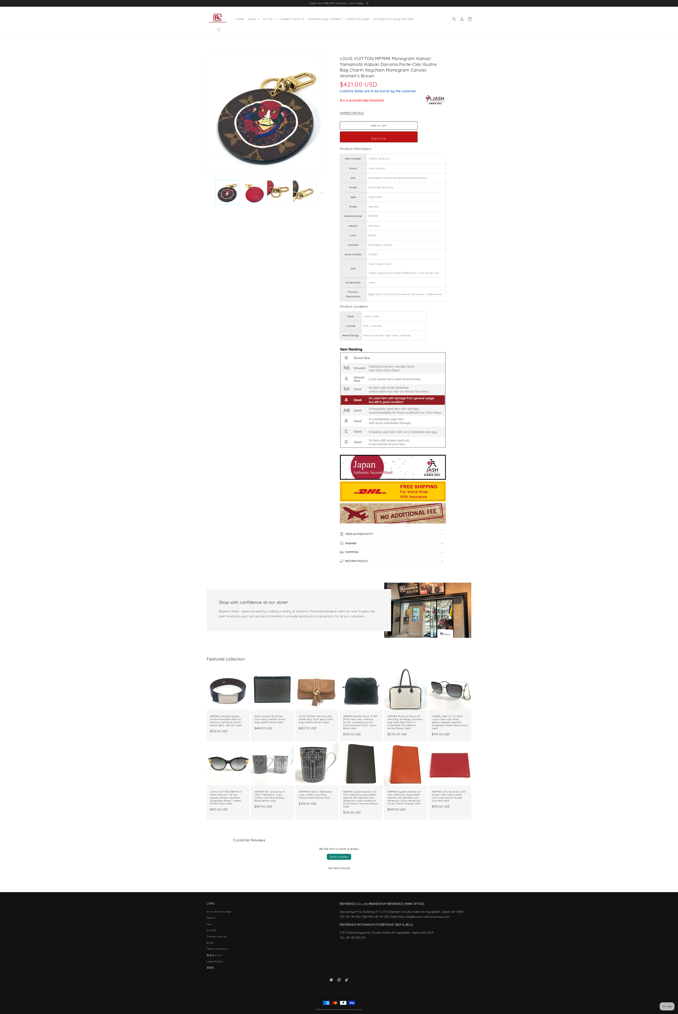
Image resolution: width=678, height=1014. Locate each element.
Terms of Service (217, 948)
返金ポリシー (214, 955)
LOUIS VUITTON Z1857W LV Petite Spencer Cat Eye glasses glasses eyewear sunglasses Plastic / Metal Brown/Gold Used (226, 797)
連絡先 (210, 967)
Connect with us (217, 936)
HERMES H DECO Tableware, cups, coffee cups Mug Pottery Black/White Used (315, 794)
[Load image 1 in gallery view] (227, 192)
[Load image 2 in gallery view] (253, 192)
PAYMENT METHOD (352, 113)
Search (211, 917)
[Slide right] (322, 192)
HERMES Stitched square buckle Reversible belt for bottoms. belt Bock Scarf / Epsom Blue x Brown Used (226, 721)
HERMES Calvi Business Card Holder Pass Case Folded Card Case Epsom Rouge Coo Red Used (449, 796)
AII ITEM (211, 930)
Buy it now (379, 138)
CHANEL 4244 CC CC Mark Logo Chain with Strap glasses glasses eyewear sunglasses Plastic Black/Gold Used (450, 722)
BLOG (210, 942)
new (209, 924)
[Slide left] (210, 192)
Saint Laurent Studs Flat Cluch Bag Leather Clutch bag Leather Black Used (269, 719)
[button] (253, 19)
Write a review (339, 857)
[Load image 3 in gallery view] (279, 192)
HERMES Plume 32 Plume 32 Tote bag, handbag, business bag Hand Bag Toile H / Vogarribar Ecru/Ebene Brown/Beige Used (405, 722)
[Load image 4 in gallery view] (305, 192)
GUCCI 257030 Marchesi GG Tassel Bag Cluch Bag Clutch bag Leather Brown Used (316, 719)
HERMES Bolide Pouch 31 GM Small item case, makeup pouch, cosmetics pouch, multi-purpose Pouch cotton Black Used (360, 722)
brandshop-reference (333, 1009)
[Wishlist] (219, 30)
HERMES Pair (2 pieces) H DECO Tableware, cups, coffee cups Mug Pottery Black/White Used (269, 796)
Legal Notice (214, 961)
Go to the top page (219, 911)
